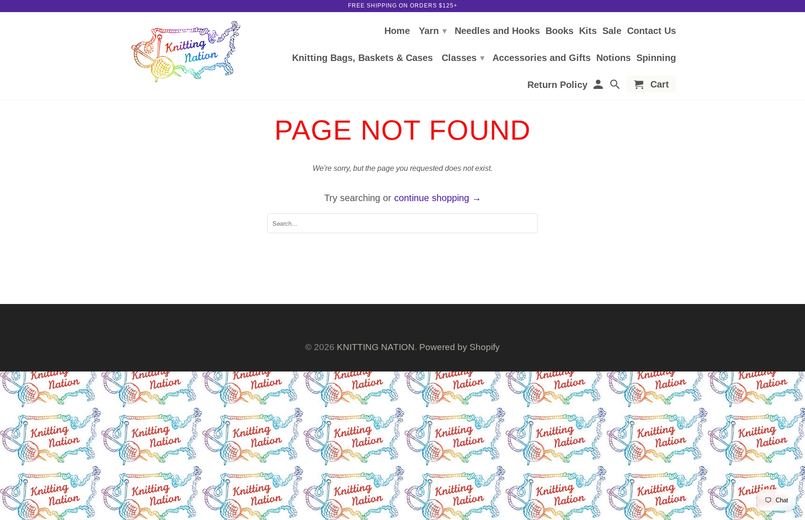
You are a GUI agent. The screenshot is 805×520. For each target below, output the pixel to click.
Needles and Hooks (497, 31)
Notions (613, 58)
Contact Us (651, 31)
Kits (588, 31)
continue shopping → (437, 198)
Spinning (656, 58)
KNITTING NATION (376, 347)
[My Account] (598, 86)
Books (559, 31)
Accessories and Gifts (541, 58)
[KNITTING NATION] (186, 52)
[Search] (615, 86)
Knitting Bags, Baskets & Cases (362, 58)
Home (397, 31)
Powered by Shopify (459, 347)
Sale (611, 31)
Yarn (433, 31)
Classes (463, 58)
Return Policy (557, 85)
